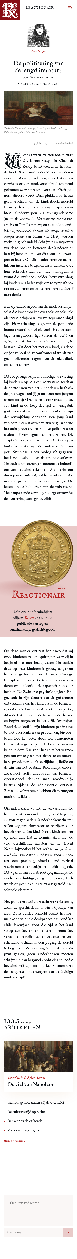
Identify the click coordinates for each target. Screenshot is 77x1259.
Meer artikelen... (15, 1141)
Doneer (29, 618)
